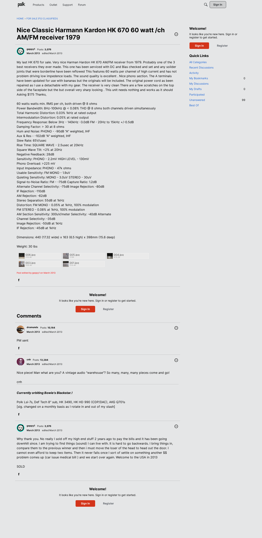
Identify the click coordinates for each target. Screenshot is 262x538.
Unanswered (217, 99)
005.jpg (75, 254)
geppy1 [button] (31, 49)
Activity (194, 72)
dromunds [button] (32, 327)
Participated (197, 94)
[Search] (205, 4)
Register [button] (108, 309)
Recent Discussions (201, 67)
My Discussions (198, 83)
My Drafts (217, 89)
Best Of (194, 105)
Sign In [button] (85, 309)
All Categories (198, 62)
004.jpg (119, 254)
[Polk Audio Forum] (21, 5)
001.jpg (74, 263)
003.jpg (30, 263)
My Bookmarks (217, 78)
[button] (176, 34)
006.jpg (30, 254)
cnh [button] (29, 359)
